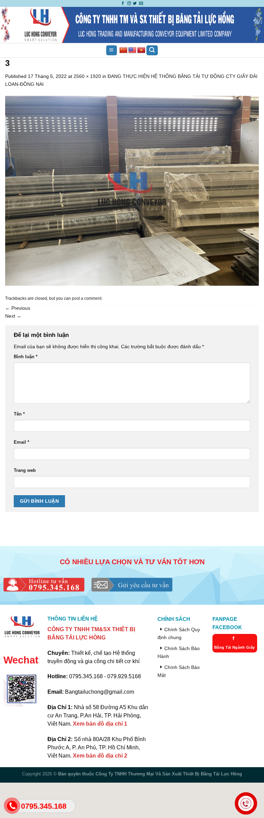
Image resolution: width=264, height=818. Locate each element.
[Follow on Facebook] (123, 3)
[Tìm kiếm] (151, 50)
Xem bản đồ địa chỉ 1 (100, 724)
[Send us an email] (141, 3)
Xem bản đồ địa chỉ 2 (100, 756)
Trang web (25, 470)
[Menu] (111, 50)
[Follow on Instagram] (129, 3)
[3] (132, 190)
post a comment (86, 298)
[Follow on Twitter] (135, 3)
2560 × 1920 (87, 76)
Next (13, 316)
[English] (132, 50)
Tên (19, 414)
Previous (17, 308)
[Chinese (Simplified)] (123, 50)
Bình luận (25, 356)
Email (21, 442)
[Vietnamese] (141, 50)
